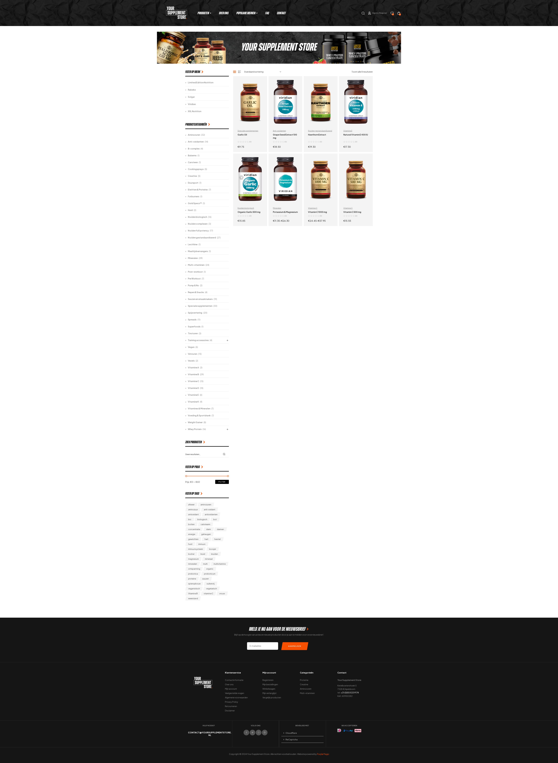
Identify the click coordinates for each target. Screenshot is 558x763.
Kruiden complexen (198, 223)
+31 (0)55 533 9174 (350, 692)
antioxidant (193, 514)
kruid (203, 554)
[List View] (239, 71)
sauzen (205, 579)
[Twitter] (252, 732)
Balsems (192, 155)
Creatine (192, 176)
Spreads (192, 319)
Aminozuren (194, 134)
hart (206, 539)
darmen (220, 529)
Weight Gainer (195, 422)
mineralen (192, 564)
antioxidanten (211, 514)
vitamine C (208, 593)
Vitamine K (193, 401)
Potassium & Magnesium (285, 212)
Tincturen (193, 333)
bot (215, 519)
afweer (191, 504)
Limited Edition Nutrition (200, 82)
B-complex (194, 148)
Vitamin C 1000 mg (317, 212)
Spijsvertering (195, 312)
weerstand (193, 598)
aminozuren (206, 504)
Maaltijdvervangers (198, 251)
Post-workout (195, 271)
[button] (302, 733)
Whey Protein (195, 429)
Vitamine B (193, 374)
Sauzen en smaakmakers (200, 299)
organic (209, 569)
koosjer (212, 549)
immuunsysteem (195, 549)
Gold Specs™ (195, 203)
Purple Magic (323, 754)
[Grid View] (234, 71)
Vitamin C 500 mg (352, 212)
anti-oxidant (209, 509)
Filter (222, 482)
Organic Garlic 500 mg (249, 212)
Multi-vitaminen (196, 265)
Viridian (192, 104)
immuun (201, 544)
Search (225, 454)
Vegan (191, 347)
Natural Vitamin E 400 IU (355, 134)
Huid (190, 210)
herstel (217, 539)
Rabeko (192, 89)
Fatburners (193, 196)
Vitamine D (193, 388)
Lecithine (192, 244)
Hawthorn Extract (317, 134)
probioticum (209, 574)
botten (191, 524)
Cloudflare (291, 733)
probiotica (193, 574)
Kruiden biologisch (246, 208)
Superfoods (194, 326)
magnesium (193, 559)
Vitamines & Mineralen (199, 408)
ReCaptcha (292, 739)
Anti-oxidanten (279, 131)
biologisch (202, 519)
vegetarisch (211, 588)
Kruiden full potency (198, 230)
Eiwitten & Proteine (198, 189)
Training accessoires (198, 340)
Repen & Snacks (196, 292)
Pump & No (193, 285)
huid (190, 544)
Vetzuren (192, 354)
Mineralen (277, 208)
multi (205, 564)
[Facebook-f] (246, 732)
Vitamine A (193, 367)
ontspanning (194, 569)
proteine (192, 579)
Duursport (193, 182)
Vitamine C (312, 208)
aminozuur (193, 509)
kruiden (214, 554)
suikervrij (210, 583)
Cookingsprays (196, 169)
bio (189, 519)
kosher (191, 554)
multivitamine (220, 564)
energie (191, 534)
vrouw (222, 593)
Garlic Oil (242, 134)
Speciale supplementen (248, 131)
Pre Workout (194, 278)
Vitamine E (347, 131)
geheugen (206, 534)
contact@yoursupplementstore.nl (210, 733)
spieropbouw (194, 583)
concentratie (194, 529)
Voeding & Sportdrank (199, 415)
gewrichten (193, 539)
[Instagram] (258, 732)
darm (208, 529)
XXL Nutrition (194, 111)
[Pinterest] (265, 732)
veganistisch (194, 588)
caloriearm (205, 524)
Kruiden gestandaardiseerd (320, 131)
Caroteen (193, 162)
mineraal (209, 559)
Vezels (191, 360)
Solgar (191, 97)
